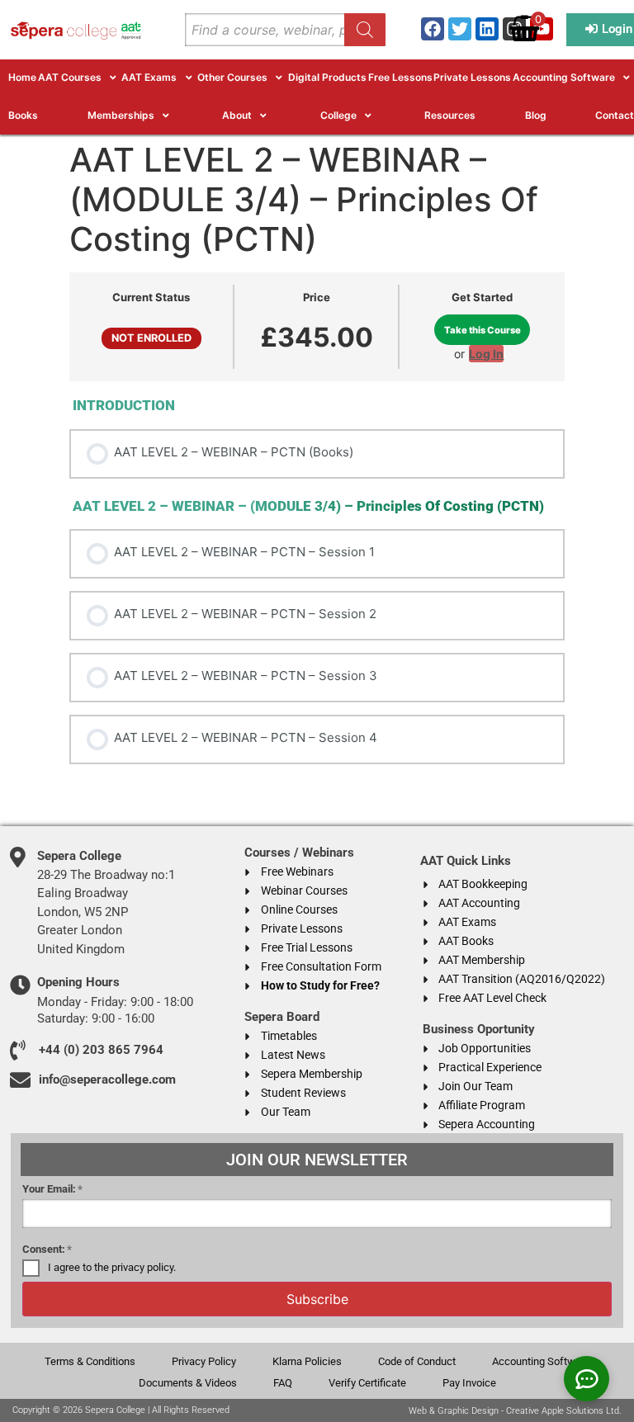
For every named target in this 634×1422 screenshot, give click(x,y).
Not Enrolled (151, 338)
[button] (79, 78)
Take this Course (482, 330)
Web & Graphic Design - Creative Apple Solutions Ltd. (515, 1410)
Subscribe (317, 1299)
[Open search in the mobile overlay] (285, 29)
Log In (486, 354)
